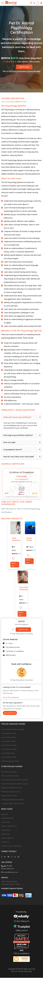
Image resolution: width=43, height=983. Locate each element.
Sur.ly (25, 946)
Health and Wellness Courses (11, 788)
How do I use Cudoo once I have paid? (18, 457)
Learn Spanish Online (8, 757)
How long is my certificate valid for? (18, 435)
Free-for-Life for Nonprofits (11, 846)
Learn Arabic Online (8, 741)
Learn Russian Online (8, 745)
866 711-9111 (7, 866)
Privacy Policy (27, 971)
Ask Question (10, 713)
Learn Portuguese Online (10, 761)
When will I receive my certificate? (17, 417)
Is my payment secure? (12, 449)
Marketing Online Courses (10, 792)
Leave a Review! (7, 838)
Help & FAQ (5, 834)
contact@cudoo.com (10, 872)
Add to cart (13, 564)
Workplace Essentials (9, 772)
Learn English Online (8, 733)
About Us (4, 814)
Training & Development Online (12, 800)
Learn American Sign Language (12, 729)
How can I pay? (9, 442)
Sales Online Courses (9, 796)
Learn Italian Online (8, 753)
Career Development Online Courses (14, 784)
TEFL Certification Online (10, 776)
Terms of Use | (16, 971)
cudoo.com (21, 941)
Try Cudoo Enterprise (11, 697)
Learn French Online (8, 737)
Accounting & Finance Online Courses (14, 780)
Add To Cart (24, 67)
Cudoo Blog (5, 830)
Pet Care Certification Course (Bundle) (24, 71)
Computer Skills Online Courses (12, 803)
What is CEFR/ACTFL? (9, 826)
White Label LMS (7, 818)
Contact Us (5, 842)
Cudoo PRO (5, 822)
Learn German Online (9, 749)
